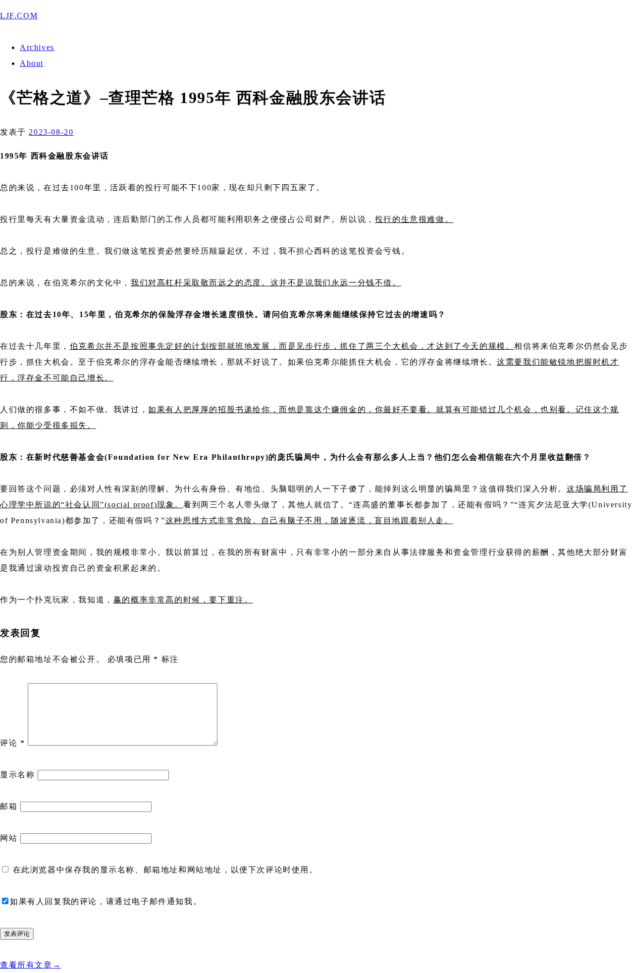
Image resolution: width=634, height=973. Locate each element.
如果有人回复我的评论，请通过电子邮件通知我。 (106, 901)
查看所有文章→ (30, 965)
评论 (12, 743)
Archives (37, 47)
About (32, 63)
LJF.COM (19, 15)
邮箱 (8, 806)
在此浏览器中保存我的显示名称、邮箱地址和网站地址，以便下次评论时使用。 (165, 869)
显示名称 (17, 774)
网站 (8, 838)
